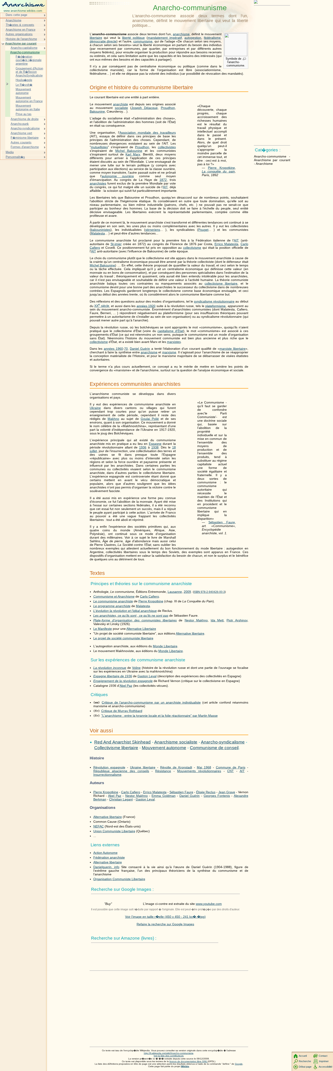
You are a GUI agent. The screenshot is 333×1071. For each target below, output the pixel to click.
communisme (142, 41)
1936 (142, 447)
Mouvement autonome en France (29, 99)
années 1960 (113, 348)
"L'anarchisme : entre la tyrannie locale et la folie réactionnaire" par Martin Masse (159, 715)
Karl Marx (132, 154)
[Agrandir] (244, 59)
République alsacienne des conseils (121, 771)
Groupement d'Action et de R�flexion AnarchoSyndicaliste (29, 72)
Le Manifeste (102, 628)
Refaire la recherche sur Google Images (165, 924)
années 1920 (146, 306)
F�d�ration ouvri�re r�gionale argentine (28, 60)
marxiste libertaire (233, 348)
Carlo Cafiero (149, 596)
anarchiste (120, 104)
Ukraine (95, 408)
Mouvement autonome (164, 747)
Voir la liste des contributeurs (168, 1055)
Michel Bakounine (128, 151)
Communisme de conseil (214, 747)
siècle (101, 306)
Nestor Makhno (196, 620)
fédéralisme (212, 37)
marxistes (174, 342)
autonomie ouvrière (118, 176)
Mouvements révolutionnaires (199, 771)
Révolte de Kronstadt (176, 767)
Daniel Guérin (140, 348)
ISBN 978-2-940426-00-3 (209, 591)
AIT (165, 187)
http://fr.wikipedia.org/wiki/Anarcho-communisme (168, 1053)
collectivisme (192, 247)
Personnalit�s (15, 157)
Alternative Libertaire (141, 628)
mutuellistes (99, 147)
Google (239, 1064)
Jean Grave (226, 792)
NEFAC (98, 826)
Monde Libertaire (165, 646)
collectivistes (167, 147)
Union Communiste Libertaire (114, 831)
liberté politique (133, 37)
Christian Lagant (121, 799)
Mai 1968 (204, 767)
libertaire (96, 37)
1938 (155, 447)
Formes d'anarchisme (25, 147)
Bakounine (97, 111)
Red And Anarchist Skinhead (122, 742)
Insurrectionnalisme (107, 774)
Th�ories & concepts (20, 25)
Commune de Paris (230, 767)
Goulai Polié (150, 419)
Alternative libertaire (190, 633)
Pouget (203, 229)
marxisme (169, 352)
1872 (163, 180)
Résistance (163, 771)
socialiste (121, 108)
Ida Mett (217, 620)
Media (10, 152)
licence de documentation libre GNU (188, 1061)
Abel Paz (126, 685)
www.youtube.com (209, 904)
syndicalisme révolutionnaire (214, 301)
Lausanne (175, 591)
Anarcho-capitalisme (24, 47)
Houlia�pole (24, 80)
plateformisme (215, 306)
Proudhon (168, 108)
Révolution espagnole (109, 767)
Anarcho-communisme (25, 52)
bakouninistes (101, 229)
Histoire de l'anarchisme (21, 39)
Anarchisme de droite (25, 119)
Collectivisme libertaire (116, 747)
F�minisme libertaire (25, 137)
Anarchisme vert (21, 133)
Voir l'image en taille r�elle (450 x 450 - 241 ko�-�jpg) (165, 916)
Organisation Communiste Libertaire (119, 879)
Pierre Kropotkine (221, 168)
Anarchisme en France (20, 29)
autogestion (192, 37)
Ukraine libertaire (142, 767)
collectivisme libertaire (221, 283)
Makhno (113, 419)
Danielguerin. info (106, 867)
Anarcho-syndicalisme (223, 742)
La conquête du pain (218, 171)
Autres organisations (19, 34)
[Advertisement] (110, 15)
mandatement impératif (165, 37)
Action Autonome (105, 852)
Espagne (155, 444)
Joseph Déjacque (144, 108)
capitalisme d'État (170, 331)
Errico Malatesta (226, 244)
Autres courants (21, 142)
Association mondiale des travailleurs (147, 132)
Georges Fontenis (217, 796)
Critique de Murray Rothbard (121, 711)
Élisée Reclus (205, 792)
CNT (230, 771)
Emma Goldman (163, 796)
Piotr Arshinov (237, 620)
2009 (187, 591)
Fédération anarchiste (109, 857)
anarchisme (181, 34)
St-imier (116, 244)
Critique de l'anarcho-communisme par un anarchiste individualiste (151, 702)
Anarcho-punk (20, 124)
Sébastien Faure (221, 522)
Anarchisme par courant (20, 43)
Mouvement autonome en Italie (28, 107)
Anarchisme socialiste (175, 742)
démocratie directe (103, 41)
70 (126, 348)
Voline (136, 668)
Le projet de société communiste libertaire (123, 638)
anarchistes (98, 183)
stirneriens (152, 229)
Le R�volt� (24, 84)
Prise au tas (23, 114)
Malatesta (98, 233)
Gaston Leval (147, 676)
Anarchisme (13, 20)
